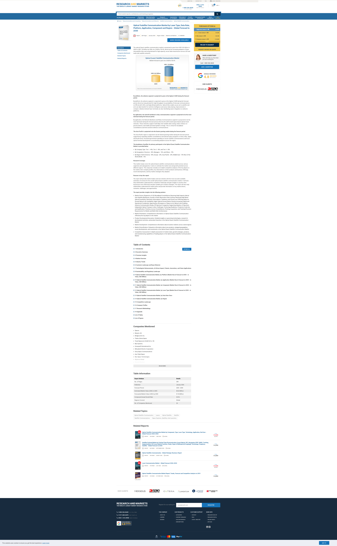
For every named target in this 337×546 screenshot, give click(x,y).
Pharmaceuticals (130, 17)
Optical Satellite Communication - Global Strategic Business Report (162, 453)
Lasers (158, 415)
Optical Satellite (167, 415)
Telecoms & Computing (182, 17)
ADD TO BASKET (207, 45)
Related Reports (121, 58)
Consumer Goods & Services (200, 17)
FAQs (193, 517)
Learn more (45, 543)
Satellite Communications (142, 418)
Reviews (162, 519)
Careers (162, 517)
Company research (181, 517)
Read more (162, 366)
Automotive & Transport (173, 17)
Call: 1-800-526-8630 (207, 63)
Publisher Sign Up (212, 515)
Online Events (211, 519)
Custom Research (180, 519)
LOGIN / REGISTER (216, 1)
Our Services (217, 17)
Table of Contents (122, 50)
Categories (179, 515)
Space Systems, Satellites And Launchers (164, 418)
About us (162, 515)
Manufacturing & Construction (150, 17)
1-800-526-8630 (188, 8)
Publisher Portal (212, 517)
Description (120, 48)
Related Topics (121, 55)
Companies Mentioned (123, 53)
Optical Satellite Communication (143, 415)
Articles (210, 521)
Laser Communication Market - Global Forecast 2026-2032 (159, 463)
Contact (194, 515)
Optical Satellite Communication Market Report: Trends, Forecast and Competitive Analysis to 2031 (171, 473)
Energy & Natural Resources (162, 17)
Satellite (176, 415)
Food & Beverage (190, 17)
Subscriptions (180, 521)
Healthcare (120, 17)
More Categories (210, 17)
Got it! (324, 543)
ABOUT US (189, 1)
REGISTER (211, 505)
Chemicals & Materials (140, 17)
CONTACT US (198, 1)
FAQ (206, 1)
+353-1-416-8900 (200, 5)
